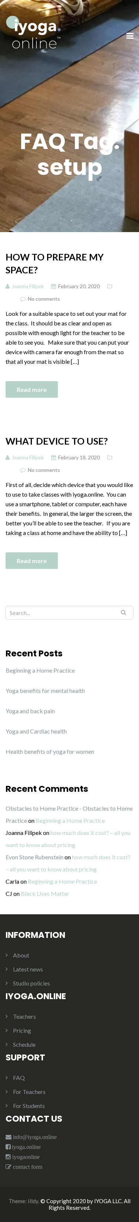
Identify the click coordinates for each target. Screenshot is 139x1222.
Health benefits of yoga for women (50, 751)
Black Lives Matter (45, 893)
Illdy (33, 1201)
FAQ (19, 1077)
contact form (26, 1167)
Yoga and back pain (30, 710)
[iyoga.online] (33, 35)
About (21, 955)
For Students (29, 1105)
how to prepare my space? (55, 263)
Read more (32, 389)
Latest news (28, 969)
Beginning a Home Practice (40, 670)
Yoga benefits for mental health (45, 690)
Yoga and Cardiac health (36, 731)
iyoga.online (26, 1147)
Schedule (24, 1044)
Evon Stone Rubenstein (34, 856)
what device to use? (57, 440)
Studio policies (31, 983)
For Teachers (29, 1091)
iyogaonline (25, 1157)
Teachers (24, 1016)
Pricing (22, 1030)
